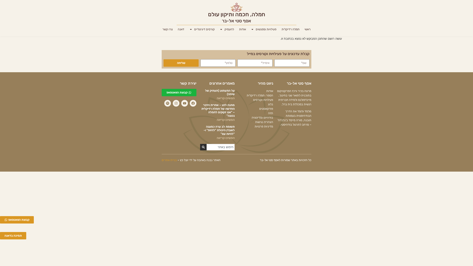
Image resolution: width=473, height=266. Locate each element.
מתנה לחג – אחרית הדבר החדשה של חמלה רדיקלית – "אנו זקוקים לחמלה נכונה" (218, 110)
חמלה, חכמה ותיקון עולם (236, 14)
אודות (242, 29)
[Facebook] (193, 103)
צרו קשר (167, 29)
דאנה (181, 29)
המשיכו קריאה (226, 98)
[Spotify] (167, 103)
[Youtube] (184, 103)
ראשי (307, 29)
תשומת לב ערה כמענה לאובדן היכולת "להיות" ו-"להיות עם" (219, 130)
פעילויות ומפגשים (266, 29)
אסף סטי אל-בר (236, 20)
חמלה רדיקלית (291, 29)
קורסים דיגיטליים (204, 29)
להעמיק (229, 29)
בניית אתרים (169, 160)
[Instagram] (176, 103)
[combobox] (221, 147)
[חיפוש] (203, 147)
